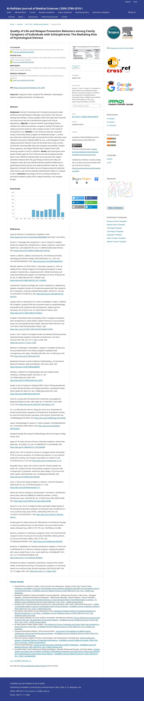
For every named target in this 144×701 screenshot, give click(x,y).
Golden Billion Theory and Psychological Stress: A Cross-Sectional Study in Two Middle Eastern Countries (54, 600)
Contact (64, 17)
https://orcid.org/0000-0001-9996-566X (23, 80)
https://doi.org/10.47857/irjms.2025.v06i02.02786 (32, 501)
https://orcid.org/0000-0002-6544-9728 (23, 52)
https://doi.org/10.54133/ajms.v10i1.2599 (29, 88)
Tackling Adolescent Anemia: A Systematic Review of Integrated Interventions (55, 639)
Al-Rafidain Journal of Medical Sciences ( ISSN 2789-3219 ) (44, 8)
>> (30, 661)
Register (128, 2)
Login (135, 2)
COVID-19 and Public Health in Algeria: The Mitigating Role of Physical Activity (57, 605)
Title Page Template (114, 228)
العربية (109, 162)
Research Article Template (117, 221)
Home (9, 12)
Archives (11, 17)
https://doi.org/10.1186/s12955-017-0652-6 (26, 313)
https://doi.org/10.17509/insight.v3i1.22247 (26, 380)
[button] (78, 198)
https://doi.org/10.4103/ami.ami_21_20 (46, 461)
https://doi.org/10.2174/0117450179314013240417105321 (31, 329)
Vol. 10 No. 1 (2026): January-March (36, 24)
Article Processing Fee (49, 17)
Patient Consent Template (116, 241)
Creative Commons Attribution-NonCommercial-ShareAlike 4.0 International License (85, 152)
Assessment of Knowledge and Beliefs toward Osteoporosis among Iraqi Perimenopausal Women (53, 632)
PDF (76, 67)
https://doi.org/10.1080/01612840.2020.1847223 (32, 251)
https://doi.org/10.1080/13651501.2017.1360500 (28, 280)
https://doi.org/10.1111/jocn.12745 (23, 343)
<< (11, 661)
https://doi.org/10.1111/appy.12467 (43, 571)
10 (27, 661)
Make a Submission (115, 208)
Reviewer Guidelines (46, 12)
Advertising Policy (82, 12)
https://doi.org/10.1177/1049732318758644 (26, 558)
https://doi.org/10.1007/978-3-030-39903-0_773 (36, 404)
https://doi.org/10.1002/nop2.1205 (27, 356)
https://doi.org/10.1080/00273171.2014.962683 (27, 447)
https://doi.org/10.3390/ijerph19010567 (48, 541)
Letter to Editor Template (116, 238)
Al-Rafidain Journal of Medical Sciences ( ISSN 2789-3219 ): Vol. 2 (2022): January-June (55, 646)
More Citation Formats (81, 106)
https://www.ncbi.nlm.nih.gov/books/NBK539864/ (28, 237)
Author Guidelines (65, 12)
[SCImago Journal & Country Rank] (120, 48)
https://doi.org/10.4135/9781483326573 (48, 261)
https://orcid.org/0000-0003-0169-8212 (23, 62)
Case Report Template (115, 231)
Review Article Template (116, 225)
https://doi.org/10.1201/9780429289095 (25, 367)
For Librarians (111, 125)
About (20, 17)
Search (133, 12)
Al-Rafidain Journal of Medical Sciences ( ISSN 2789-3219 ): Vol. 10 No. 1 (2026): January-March (56, 601)
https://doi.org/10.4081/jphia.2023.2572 (25, 394)
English (109, 159)
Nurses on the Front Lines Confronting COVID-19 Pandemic (56, 645)
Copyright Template (114, 235)
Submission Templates (100, 12)
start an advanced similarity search (33, 666)
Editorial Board (20, 12)
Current (32, 12)
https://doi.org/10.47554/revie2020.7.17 (25, 487)
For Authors (111, 122)
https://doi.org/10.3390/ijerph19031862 (25, 477)
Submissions (33, 17)
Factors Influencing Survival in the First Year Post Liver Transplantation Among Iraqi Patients (57, 619)
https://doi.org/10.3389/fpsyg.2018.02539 (49, 418)
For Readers (111, 119)
